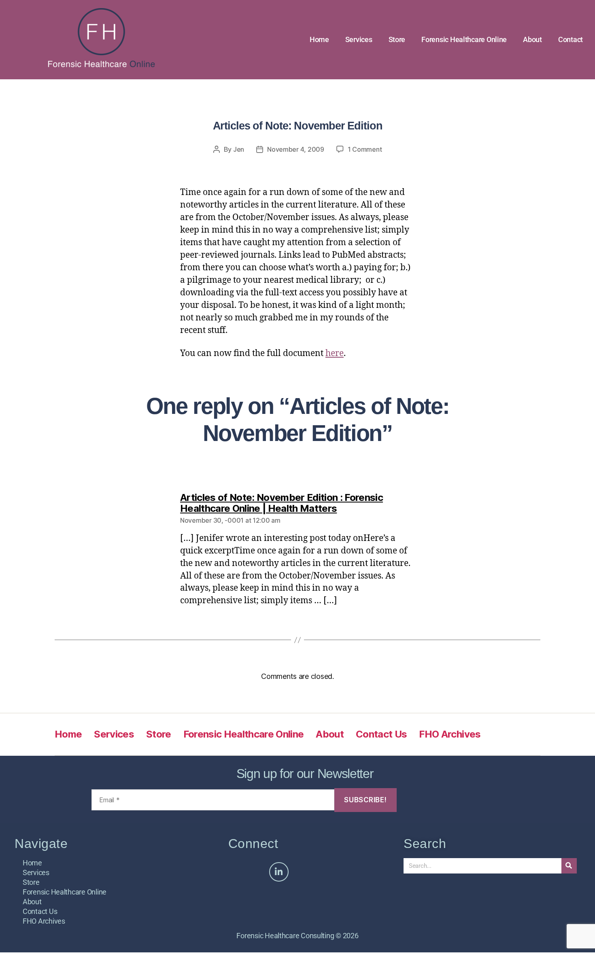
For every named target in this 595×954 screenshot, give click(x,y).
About (532, 39)
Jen (238, 149)
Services (358, 39)
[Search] (569, 865)
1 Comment (365, 149)
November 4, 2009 (295, 149)
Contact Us (381, 734)
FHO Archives (449, 734)
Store (397, 39)
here (334, 353)
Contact (570, 39)
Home (319, 39)
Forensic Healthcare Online (464, 39)
